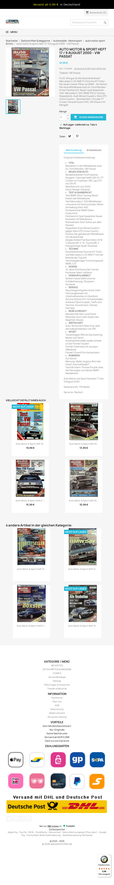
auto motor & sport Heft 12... (82, 569)
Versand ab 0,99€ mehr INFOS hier (90, 68)
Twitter (9, 819)
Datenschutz (57, 709)
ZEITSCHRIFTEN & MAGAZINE (57, 669)
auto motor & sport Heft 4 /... (30, 500)
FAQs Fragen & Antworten (57, 684)
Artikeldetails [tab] (94, 150)
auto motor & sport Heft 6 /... (31, 625)
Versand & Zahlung (57, 716)
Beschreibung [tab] (74, 150)
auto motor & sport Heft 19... (83, 443)
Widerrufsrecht (57, 713)
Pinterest (77, 136)
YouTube (16, 819)
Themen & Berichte (57, 688)
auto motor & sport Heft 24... (83, 500)
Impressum (57, 697)
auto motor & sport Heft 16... (30, 443)
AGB (57, 705)
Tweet (70, 136)
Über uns (57, 701)
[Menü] (109, 856)
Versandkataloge (57, 677)
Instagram (29, 819)
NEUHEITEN (57, 665)
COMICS (57, 673)
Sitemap (57, 680)
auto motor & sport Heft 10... (31, 569)
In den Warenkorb (88, 117)
